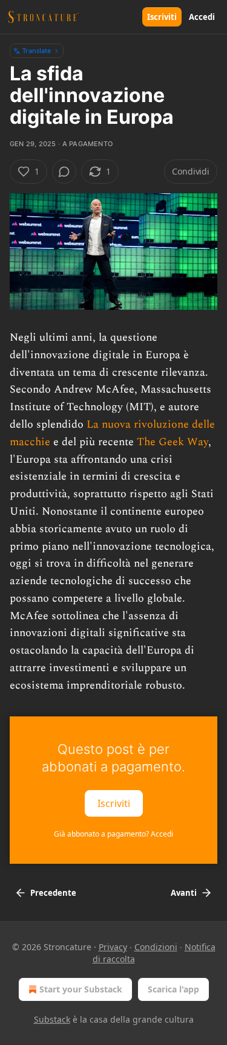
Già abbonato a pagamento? (113, 834)
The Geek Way (172, 442)
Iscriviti (162, 16)
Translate (36, 50)
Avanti (184, 892)
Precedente (53, 892)
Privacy (113, 947)
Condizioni (155, 947)
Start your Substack (80, 989)
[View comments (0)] (64, 171)
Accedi (202, 16)
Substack (52, 1019)
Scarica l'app (173, 989)
